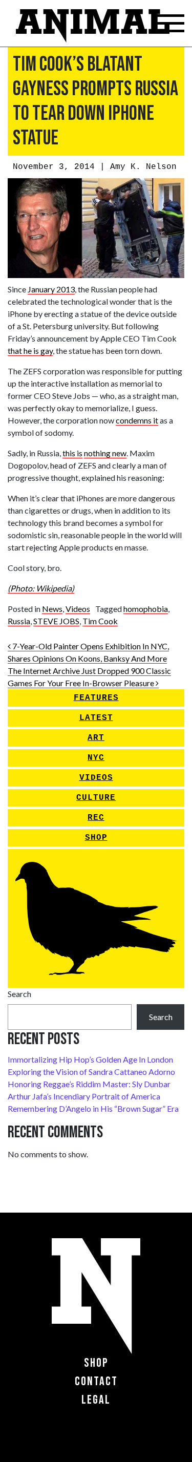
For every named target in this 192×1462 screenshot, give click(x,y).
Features (96, 698)
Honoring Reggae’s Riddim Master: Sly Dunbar (89, 1084)
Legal (96, 1399)
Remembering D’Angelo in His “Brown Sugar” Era (93, 1108)
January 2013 (51, 289)
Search (19, 994)
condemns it (137, 420)
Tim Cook (100, 621)
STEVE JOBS (56, 621)
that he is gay (30, 350)
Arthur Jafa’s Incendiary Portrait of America (84, 1096)
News (52, 608)
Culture (96, 797)
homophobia (145, 608)
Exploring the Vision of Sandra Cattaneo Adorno (91, 1071)
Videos (78, 608)
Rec (96, 817)
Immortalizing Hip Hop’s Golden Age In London (90, 1059)
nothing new (105, 453)
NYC (96, 757)
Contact (96, 1381)
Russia (19, 621)
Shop (96, 837)
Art (96, 738)
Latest (96, 718)
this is (72, 453)
